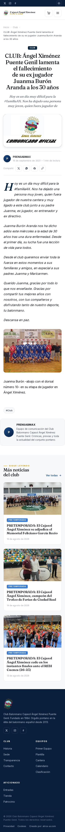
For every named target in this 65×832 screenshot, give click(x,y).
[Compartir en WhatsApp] (26, 168)
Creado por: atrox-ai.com (42, 826)
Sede (6, 754)
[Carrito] (49, 13)
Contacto (8, 766)
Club (15, 27)
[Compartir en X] (18, 168)
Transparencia (11, 760)
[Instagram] (10, 3)
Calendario (42, 766)
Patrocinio (9, 801)
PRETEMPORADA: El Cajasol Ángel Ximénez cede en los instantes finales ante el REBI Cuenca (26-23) (29, 664)
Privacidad (8, 826)
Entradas (8, 789)
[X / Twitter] (4, 3)
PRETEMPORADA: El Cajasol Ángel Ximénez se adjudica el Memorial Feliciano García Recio (32, 529)
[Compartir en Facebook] (34, 168)
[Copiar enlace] (42, 168)
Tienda (7, 795)
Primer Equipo (44, 748)
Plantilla (40, 754)
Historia (7, 748)
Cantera (40, 760)
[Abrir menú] (58, 13)
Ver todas (52, 475)
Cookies (22, 826)
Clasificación (43, 771)
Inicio (6, 27)
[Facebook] (15, 3)
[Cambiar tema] (59, 3)
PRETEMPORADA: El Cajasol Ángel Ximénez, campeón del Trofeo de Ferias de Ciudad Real (31, 596)
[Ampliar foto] (32, 130)
